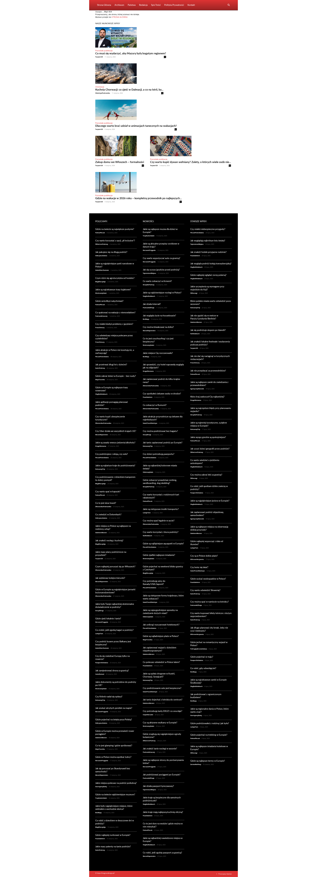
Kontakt (191, 5)
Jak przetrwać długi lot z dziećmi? (111, 365)
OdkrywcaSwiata (101, 256)
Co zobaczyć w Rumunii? (155, 405)
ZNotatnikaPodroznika (103, 423)
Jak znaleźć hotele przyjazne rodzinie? (208, 252)
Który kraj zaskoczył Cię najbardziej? (207, 397)
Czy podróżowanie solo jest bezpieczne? (162, 688)
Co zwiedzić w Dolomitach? (108, 514)
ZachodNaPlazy (195, 764)
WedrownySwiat (101, 293)
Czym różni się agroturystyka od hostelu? (115, 278)
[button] (229, 5)
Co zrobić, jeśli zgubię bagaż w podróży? (114, 630)
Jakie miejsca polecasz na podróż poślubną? (116, 783)
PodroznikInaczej (101, 316)
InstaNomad (99, 674)
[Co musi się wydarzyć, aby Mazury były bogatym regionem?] (130, 37)
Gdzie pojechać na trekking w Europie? (208, 735)
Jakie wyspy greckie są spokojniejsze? (208, 437)
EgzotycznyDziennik (197, 389)
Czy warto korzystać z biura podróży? (160, 532)
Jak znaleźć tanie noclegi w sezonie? (160, 749)
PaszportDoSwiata (101, 663)
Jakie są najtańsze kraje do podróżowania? (115, 466)
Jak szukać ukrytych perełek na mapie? (113, 708)
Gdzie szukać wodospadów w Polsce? (208, 579)
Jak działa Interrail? (152, 304)
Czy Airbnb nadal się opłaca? (108, 697)
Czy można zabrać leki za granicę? (206, 475)
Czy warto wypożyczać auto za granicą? (161, 258)
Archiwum (119, 5)
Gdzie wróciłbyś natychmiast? (109, 301)
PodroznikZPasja (148, 308)
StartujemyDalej (101, 786)
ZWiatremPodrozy (101, 244)
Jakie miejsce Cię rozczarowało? (158, 353)
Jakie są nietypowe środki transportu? (161, 509)
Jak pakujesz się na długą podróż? (111, 252)
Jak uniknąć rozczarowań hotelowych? (161, 625)
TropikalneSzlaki (101, 798)
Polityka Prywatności (174, 5)
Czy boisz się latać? (199, 567)
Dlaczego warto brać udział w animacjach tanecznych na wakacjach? (136, 126)
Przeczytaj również (225, 874)
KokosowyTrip (100, 469)
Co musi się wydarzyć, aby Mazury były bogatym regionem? (130, 53)
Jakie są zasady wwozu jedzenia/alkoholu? (115, 443)
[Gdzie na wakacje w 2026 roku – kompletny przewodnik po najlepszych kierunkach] (138, 182)
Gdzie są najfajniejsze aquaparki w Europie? (163, 544)
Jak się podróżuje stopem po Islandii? (208, 330)
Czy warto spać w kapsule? (108, 492)
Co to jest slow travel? (105, 503)
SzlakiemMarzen (101, 532)
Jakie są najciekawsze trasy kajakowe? (113, 290)
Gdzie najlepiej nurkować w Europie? (112, 835)
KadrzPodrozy (100, 368)
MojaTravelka (100, 379)
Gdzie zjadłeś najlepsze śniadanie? (159, 555)
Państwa (132, 5)
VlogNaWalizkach (101, 394)
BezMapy (98, 813)
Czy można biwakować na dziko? (158, 327)
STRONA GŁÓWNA (119, 17)
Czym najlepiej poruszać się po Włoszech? (115, 566)
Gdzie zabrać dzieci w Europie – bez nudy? (115, 376)
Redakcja (143, 5)
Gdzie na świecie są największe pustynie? (114, 229)
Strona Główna (104, 5)
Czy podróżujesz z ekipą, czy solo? (111, 454)
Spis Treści (156, 5)
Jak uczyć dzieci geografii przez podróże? (210, 449)
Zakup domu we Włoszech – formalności (119, 162)
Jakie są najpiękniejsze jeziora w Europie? (209, 501)
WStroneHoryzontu (197, 559)
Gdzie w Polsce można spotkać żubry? (113, 757)
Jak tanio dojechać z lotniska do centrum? (162, 700)
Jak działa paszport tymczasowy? (158, 786)
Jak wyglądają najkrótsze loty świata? (207, 241)
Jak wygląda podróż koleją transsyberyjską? (210, 264)
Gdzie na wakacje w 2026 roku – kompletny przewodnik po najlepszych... (138, 198)
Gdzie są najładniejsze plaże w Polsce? (161, 636)
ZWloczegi (193, 293)
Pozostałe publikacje (104, 50)
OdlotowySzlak (148, 472)
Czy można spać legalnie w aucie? (158, 521)
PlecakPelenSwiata (102, 357)
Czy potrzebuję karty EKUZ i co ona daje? (162, 711)
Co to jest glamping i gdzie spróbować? (113, 746)
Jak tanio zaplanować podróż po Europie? (162, 443)
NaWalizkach (147, 536)
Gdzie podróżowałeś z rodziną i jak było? (209, 723)
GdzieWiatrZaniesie (102, 270)
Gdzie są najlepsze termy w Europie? (207, 761)
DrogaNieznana (100, 446)
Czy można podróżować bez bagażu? (160, 431)
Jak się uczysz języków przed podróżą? (161, 270)
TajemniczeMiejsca (149, 273)
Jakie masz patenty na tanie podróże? (113, 847)
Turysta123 (99, 57)
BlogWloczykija (100, 282)
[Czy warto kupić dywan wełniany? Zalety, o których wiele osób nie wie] (190, 146)
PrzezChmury (99, 327)
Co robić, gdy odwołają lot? (203, 668)
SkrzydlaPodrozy (148, 285)
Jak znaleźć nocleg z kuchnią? (109, 540)
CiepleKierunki (148, 715)
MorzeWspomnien (101, 435)
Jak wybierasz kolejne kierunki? (110, 578)
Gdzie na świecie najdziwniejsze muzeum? (115, 794)
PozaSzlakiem (100, 839)
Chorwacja (99, 87)
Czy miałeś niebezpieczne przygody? (207, 229)
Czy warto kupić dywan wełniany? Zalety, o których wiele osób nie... (190, 162)
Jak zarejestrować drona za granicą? (112, 671)
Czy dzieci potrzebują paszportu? (158, 454)
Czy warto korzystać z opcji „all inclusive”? (115, 241)
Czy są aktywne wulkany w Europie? (160, 723)
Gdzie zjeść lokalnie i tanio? (108, 619)
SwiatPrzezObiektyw (150, 423)
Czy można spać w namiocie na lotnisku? (209, 602)
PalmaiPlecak (100, 233)
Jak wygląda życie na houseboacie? (159, 316)
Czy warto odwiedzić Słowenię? (205, 590)
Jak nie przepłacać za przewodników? (208, 371)
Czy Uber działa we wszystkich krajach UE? (115, 431)
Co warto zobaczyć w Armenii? (157, 281)
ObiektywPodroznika (102, 93)
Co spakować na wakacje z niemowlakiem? (115, 313)
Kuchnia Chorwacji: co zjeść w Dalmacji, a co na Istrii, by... (129, 89)
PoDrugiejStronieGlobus (198, 649)
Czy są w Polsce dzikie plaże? (204, 556)
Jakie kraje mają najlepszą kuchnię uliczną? (163, 812)
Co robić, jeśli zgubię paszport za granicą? (162, 853)
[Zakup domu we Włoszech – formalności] (119, 146)
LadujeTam (99, 633)
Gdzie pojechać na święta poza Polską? (113, 720)
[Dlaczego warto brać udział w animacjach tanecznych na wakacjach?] (136, 110)
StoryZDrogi (99, 611)
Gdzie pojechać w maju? (201, 657)
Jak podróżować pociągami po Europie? (161, 775)
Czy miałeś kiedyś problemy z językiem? (114, 324)
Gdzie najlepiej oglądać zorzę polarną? (208, 275)
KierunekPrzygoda (101, 622)
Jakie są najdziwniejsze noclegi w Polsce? (162, 293)
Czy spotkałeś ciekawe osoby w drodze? (162, 394)
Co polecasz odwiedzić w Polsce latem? (161, 662)
